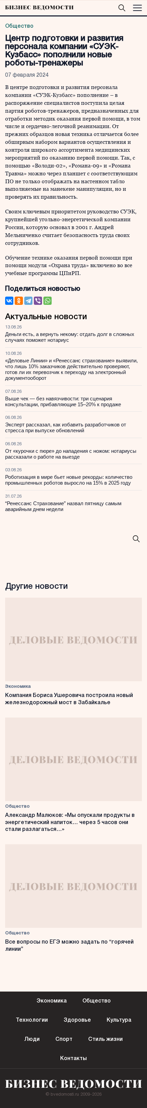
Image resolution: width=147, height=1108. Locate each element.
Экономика (18, 686)
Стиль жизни (105, 1039)
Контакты (73, 1058)
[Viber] (38, 301)
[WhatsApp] (47, 301)
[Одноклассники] (19, 301)
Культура (119, 1020)
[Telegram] (28, 301)
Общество (19, 26)
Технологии (32, 1020)
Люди (32, 1039)
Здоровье (77, 1020)
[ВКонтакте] (9, 301)
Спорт (63, 1039)
